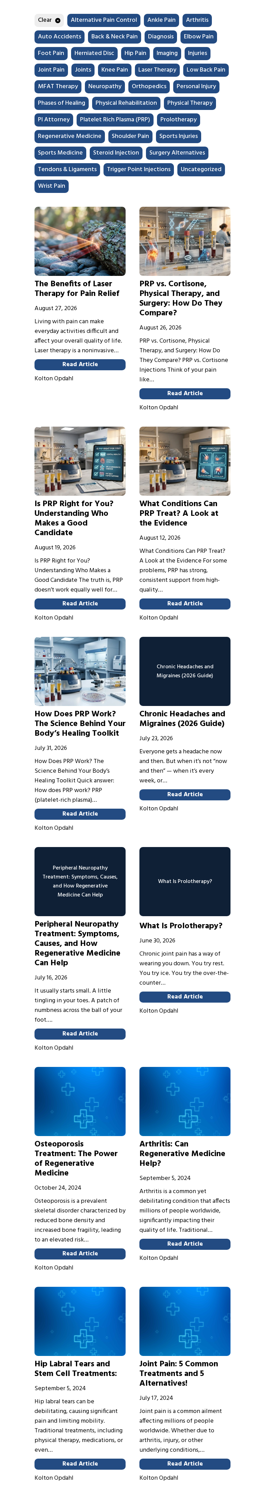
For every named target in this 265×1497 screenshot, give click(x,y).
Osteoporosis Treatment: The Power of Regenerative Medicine (76, 1159)
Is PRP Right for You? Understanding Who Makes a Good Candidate (74, 518)
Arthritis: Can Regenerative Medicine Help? (182, 1154)
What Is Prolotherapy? (181, 926)
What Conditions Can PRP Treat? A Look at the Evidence (178, 513)
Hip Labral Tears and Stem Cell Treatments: (76, 1369)
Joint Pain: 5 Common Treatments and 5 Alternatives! (178, 1373)
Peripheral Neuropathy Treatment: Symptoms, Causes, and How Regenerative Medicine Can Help (77, 944)
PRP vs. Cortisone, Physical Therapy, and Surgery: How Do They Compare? (181, 298)
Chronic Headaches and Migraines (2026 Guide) (182, 719)
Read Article (80, 365)
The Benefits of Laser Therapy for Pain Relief (77, 289)
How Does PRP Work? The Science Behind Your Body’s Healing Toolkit (80, 723)
